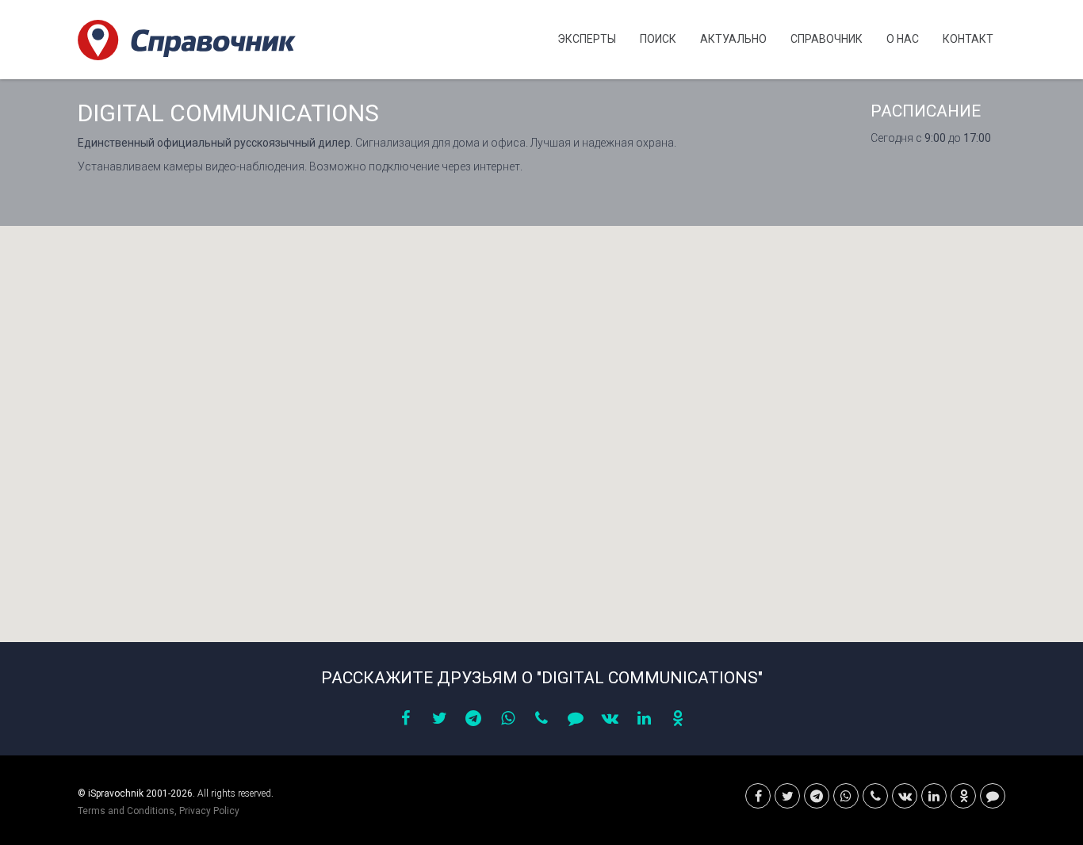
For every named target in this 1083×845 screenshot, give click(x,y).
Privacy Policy (209, 810)
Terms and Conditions (126, 810)
